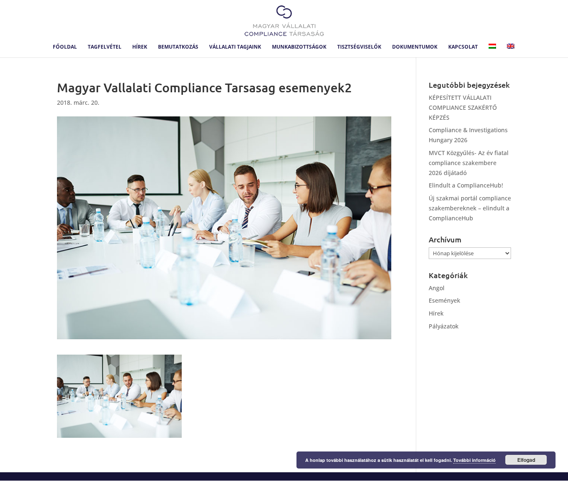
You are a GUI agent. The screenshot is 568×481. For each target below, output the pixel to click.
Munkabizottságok (299, 47)
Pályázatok (444, 326)
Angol (437, 288)
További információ (474, 460)
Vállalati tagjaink (235, 47)
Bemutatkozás (178, 47)
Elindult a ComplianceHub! (466, 185)
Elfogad (526, 460)
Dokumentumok (414, 47)
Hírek (139, 47)
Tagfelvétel (104, 47)
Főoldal (65, 47)
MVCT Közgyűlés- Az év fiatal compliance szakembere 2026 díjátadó (469, 163)
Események (444, 300)
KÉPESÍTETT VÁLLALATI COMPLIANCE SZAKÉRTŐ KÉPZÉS (463, 107)
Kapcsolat (463, 47)
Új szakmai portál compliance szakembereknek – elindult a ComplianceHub (470, 208)
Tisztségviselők (359, 47)
